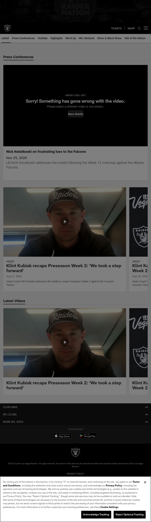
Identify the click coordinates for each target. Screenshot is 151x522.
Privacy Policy (114, 485)
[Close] (145, 482)
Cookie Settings (109, 507)
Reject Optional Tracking (130, 514)
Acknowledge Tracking (96, 514)
